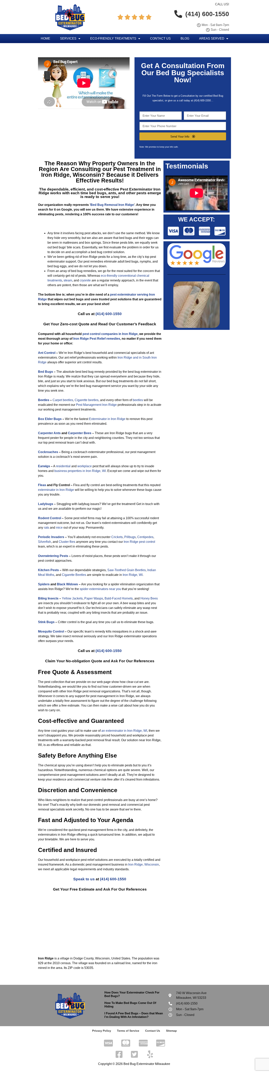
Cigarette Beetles (74, 574)
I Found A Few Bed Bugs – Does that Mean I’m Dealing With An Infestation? (133, 1015)
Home (45, 38)
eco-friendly (109, 275)
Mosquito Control (51, 631)
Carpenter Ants (49, 433)
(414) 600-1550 (109, 314)
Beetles (43, 400)
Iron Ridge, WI (133, 574)
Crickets (117, 537)
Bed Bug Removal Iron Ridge (112, 204)
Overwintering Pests (53, 556)
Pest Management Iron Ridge (96, 404)
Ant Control (46, 352)
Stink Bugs (46, 622)
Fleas (42, 485)
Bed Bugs (45, 371)
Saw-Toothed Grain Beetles (126, 570)
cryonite (85, 280)
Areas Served (211, 38)
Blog (185, 38)
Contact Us (160, 38)
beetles (138, 400)
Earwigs (44, 466)
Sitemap (171, 1030)
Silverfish (44, 541)
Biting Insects (48, 598)
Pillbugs (130, 537)
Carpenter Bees (79, 433)
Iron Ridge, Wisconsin (143, 864)
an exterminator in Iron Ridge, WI (124, 730)
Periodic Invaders (51, 537)
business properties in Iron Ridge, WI (80, 471)
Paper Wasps (93, 598)
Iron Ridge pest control (139, 541)
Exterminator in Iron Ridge (107, 419)
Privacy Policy (101, 1030)
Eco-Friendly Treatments (113, 38)
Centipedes (145, 537)
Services (68, 38)
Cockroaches (48, 452)
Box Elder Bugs (50, 419)
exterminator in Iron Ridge (56, 489)
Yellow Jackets (72, 598)
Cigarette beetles (86, 400)
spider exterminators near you (100, 589)
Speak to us (84, 879)
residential (63, 466)
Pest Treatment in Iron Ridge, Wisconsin (101, 172)
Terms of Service (128, 1030)
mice (59, 527)
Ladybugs (45, 504)
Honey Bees (149, 598)
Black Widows (67, 584)
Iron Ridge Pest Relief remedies (96, 338)
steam (68, 280)
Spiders (44, 584)
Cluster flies (67, 541)
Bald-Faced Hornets (119, 598)
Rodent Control (49, 518)
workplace (84, 466)
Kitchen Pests (48, 570)
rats (46, 527)
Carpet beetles (63, 400)
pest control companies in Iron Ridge (110, 334)
